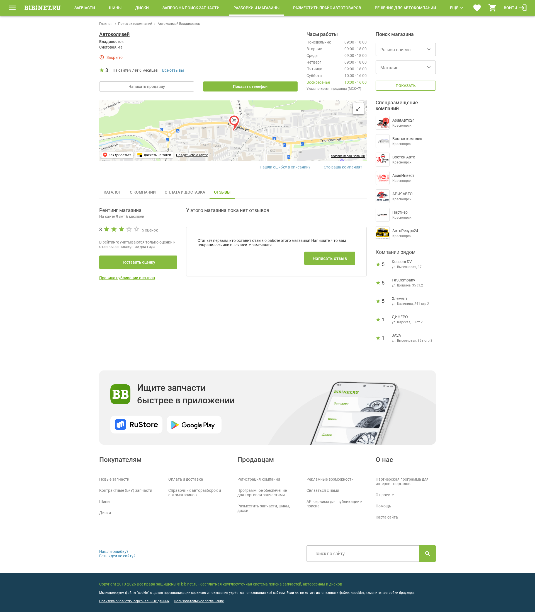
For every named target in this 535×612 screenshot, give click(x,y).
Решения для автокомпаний (405, 8)
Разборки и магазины (256, 8)
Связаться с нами (323, 490)
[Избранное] (477, 8)
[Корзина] (492, 8)
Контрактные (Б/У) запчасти (125, 490)
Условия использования (348, 156)
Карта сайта (387, 517)
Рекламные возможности (330, 479)
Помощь (383, 506)
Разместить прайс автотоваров (327, 8)
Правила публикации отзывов (127, 278)
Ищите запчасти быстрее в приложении (186, 394)
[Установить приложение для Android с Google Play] (194, 424)
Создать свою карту (192, 155)
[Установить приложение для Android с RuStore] (136, 424)
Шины (115, 8)
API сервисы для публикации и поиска (335, 503)
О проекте (385, 495)
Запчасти (84, 8)
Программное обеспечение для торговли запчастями (262, 492)
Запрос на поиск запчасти (191, 8)
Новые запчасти (114, 479)
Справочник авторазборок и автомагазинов (194, 492)
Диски (142, 8)
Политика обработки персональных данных (134, 601)
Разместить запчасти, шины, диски (263, 508)
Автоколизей (114, 34)
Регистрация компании (258, 479)
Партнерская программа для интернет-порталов (402, 481)
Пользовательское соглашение (199, 601)
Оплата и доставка (185, 479)
